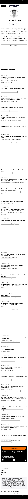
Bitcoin (2, 129)
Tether (9, 223)
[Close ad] (24, 0)
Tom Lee (14, 278)
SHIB (11, 91)
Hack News (3, 101)
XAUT (13, 223)
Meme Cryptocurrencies (6, 259)
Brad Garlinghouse (14, 110)
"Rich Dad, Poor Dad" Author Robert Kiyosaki (10, 192)
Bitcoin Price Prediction (6, 442)
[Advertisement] (14, 55)
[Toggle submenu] (26, 464)
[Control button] (17, 24)
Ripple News (4, 110)
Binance (3, 203)
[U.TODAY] (14, 6)
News (2, 463)
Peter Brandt (8, 438)
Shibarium (19, 139)
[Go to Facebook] (14, 460)
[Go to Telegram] (10, 24)
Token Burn (13, 80)
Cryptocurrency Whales (10, 129)
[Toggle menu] (3, 6)
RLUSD (2, 120)
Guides (2, 470)
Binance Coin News (15, 410)
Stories (2, 466)
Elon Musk (3, 173)
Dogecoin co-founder (5, 418)
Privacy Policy (15, 492)
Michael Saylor (8, 278)
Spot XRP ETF (7, 410)
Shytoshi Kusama (5, 91)
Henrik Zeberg (4, 429)
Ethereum (7, 120)
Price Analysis (4, 468)
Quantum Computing (20, 129)
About (2, 474)
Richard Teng (19, 120)
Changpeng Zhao (9, 203)
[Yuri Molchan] (13, 24)
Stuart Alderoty (13, 400)
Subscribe (15, 448)
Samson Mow (9, 173)
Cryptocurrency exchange (6, 82)
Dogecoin (9, 370)
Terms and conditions (6, 492)
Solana (8, 101)
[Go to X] (3, 460)
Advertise (3, 472)
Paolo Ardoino (14, 101)
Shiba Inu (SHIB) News (6, 80)
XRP (8, 110)
